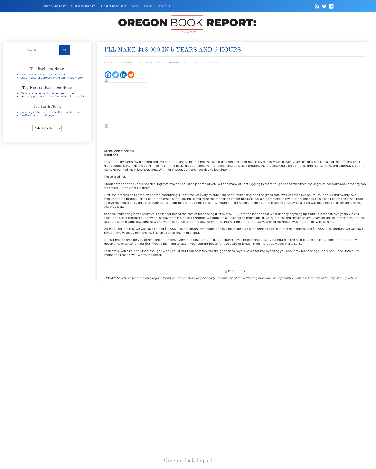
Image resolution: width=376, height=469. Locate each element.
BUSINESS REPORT (83, 6)
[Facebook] (108, 74)
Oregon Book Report (188, 461)
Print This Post (237, 271)
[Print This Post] (226, 271)
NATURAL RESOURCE (113, 6)
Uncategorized (154, 63)
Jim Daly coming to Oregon (37, 115)
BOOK (148, 6)
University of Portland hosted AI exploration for (49, 112)
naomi (129, 63)
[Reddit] (130, 74)
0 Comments (210, 63)
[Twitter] (115, 74)
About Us (163, 6)
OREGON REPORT (54, 6)
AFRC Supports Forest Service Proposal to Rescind (52, 96)
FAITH (135, 6)
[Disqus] (235, 334)
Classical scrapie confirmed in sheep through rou (51, 93)
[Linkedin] (123, 74)
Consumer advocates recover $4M (42, 74)
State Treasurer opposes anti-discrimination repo (51, 77)
